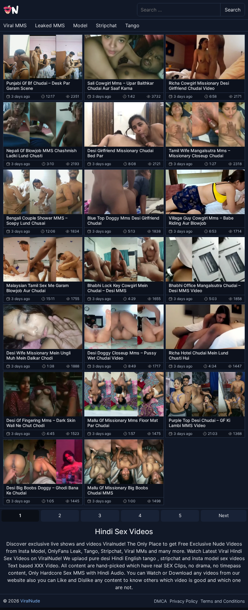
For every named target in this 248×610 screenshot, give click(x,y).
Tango (132, 25)
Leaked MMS (50, 25)
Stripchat (106, 25)
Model (80, 25)
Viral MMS (15, 25)
